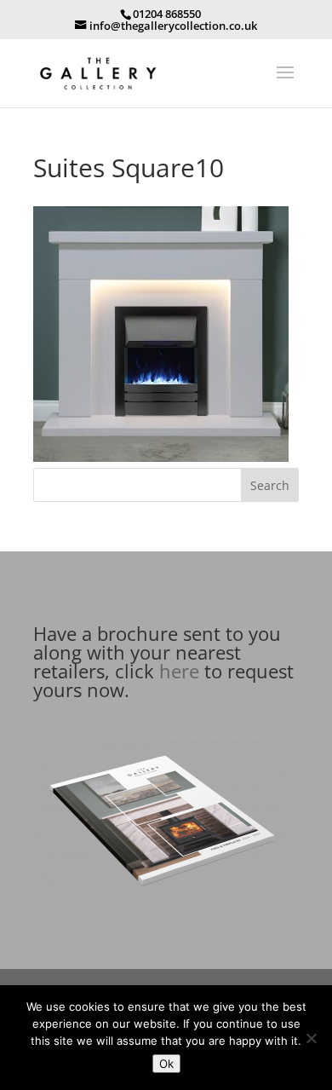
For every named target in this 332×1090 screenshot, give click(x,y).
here (179, 670)
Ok (166, 1063)
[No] (310, 1038)
